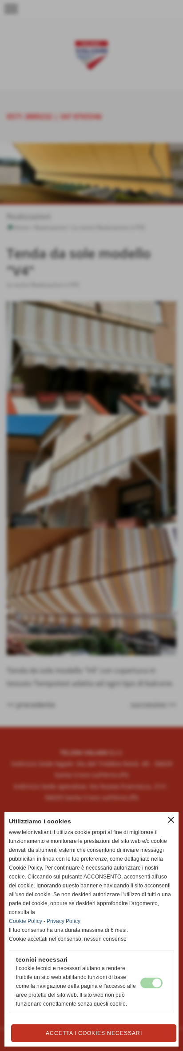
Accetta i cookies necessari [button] (94, 1033)
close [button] (171, 819)
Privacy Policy (63, 921)
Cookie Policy (25, 921)
